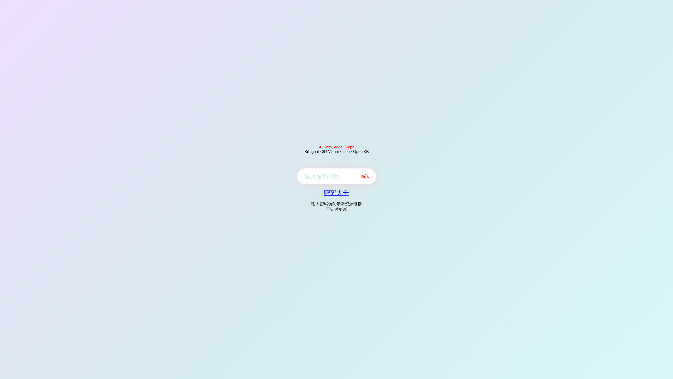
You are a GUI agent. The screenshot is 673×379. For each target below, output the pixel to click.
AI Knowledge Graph (336, 147)
